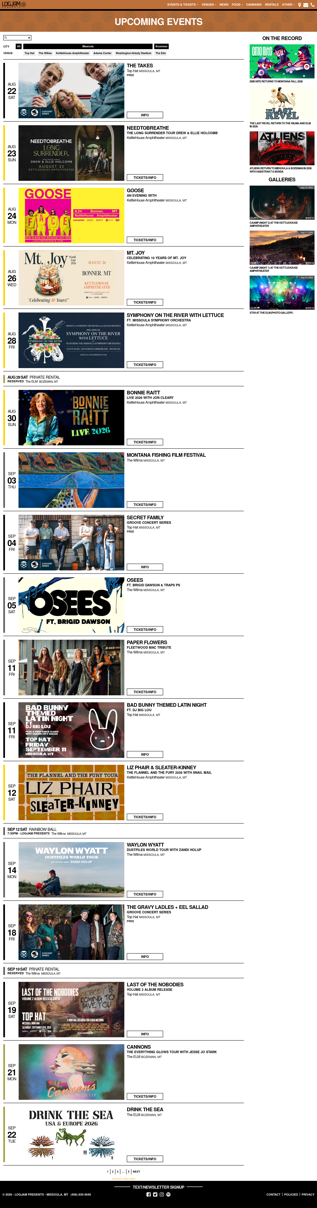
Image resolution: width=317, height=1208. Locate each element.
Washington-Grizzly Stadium (133, 53)
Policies (291, 1194)
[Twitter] (155, 1194)
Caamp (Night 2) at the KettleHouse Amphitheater (274, 224)
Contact (273, 1194)
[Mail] (305, 4)
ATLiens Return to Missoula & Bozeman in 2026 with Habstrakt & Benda (281, 169)
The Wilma (45, 53)
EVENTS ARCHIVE (123, 1179)
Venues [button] (208, 4)
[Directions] (299, 4)
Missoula (88, 46)
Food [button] (236, 4)
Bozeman (161, 46)
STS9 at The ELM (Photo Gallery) (271, 312)
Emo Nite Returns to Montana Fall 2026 (276, 81)
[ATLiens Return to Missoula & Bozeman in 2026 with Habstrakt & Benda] (282, 148)
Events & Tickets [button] (182, 4)
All (18, 46)
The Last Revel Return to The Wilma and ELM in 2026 (280, 124)
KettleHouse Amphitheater (72, 53)
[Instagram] (162, 1194)
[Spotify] (168, 1194)
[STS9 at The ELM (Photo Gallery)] (282, 293)
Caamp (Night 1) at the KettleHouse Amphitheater (274, 269)
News (224, 4)
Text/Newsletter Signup (158, 1187)
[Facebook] (149, 1194)
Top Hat (29, 53)
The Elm (161, 53)
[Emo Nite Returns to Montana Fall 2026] (282, 61)
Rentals (272, 4)
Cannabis (254, 4)
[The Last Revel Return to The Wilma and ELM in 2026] (282, 103)
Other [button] (287, 4)
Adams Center (102, 53)
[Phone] (312, 4)
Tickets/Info (145, 177)
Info (145, 114)
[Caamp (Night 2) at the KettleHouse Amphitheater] (282, 203)
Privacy (308, 1194)
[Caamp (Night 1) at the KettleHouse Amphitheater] (282, 248)
